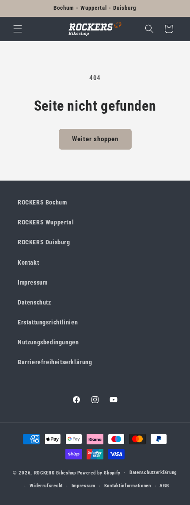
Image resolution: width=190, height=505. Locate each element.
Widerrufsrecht (46, 486)
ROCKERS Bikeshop (55, 472)
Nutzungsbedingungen (48, 342)
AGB (164, 486)
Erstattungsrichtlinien (48, 322)
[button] (17, 29)
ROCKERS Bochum (42, 202)
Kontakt (28, 262)
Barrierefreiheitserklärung (55, 362)
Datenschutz (34, 302)
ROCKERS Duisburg (44, 242)
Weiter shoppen (95, 139)
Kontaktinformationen (127, 486)
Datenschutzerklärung (153, 472)
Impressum (32, 282)
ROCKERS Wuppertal (46, 222)
